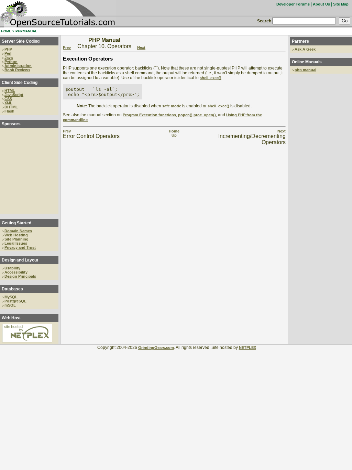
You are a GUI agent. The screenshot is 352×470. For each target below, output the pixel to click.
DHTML (11, 107)
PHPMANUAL (26, 31)
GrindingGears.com (156, 347)
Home (174, 131)
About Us (321, 4)
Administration (18, 66)
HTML (9, 90)
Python (11, 62)
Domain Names (18, 231)
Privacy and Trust (20, 247)
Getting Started (16, 223)
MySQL (11, 297)
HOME (6, 31)
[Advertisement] (29, 171)
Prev (67, 47)
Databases (12, 289)
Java (8, 57)
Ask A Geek (305, 49)
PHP (8, 49)
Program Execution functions (149, 115)
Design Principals (20, 276)
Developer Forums (293, 4)
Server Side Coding (21, 41)
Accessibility (16, 272)
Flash (9, 111)
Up (174, 135)
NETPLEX (247, 347)
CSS (8, 99)
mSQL (10, 305)
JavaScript (13, 95)
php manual (305, 70)
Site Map (341, 4)
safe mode (171, 106)
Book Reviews (17, 70)
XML (8, 103)
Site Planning (16, 239)
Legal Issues (15, 243)
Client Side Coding (19, 82)
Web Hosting (16, 235)
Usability (12, 268)
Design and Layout (20, 260)
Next (141, 47)
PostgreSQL (15, 301)
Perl (7, 53)
